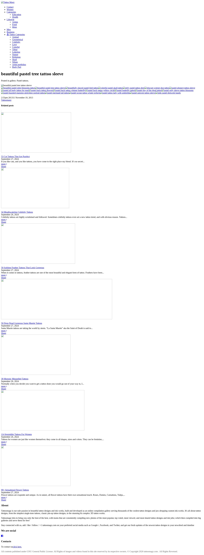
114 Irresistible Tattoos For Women (16, 434)
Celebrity (16, 42)
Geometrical (17, 39)
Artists (15, 22)
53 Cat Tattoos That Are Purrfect (15, 156)
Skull (14, 59)
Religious (16, 57)
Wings (15, 62)
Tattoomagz (6, 100)
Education (16, 14)
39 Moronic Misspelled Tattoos (14, 379)
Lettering (16, 52)
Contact (10, 7)
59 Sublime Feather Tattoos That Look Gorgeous (22, 267)
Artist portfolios (19, 64)
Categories (11, 12)
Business (10, 32)
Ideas (14, 27)
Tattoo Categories (17, 34)
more (3, 164)
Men (9, 29)
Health (15, 17)
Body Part (16, 67)
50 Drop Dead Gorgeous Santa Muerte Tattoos (21, 323)
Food (14, 24)
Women (10, 9)
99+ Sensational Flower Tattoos (15, 490)
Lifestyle (10, 19)
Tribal (14, 49)
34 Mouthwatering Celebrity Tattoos (17, 212)
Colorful (16, 47)
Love (14, 44)
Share (3, 166)
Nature (15, 54)
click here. (17, 547)
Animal (15, 37)
